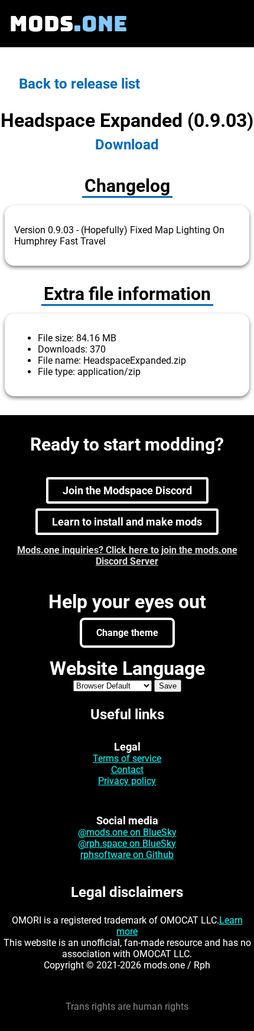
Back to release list (79, 84)
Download (127, 144)
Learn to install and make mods (127, 522)
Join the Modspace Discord (127, 490)
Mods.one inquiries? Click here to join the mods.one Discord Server (127, 555)
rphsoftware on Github (127, 854)
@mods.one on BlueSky (127, 832)
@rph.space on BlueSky (127, 843)
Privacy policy (127, 781)
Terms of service (127, 758)
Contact (127, 769)
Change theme (127, 632)
